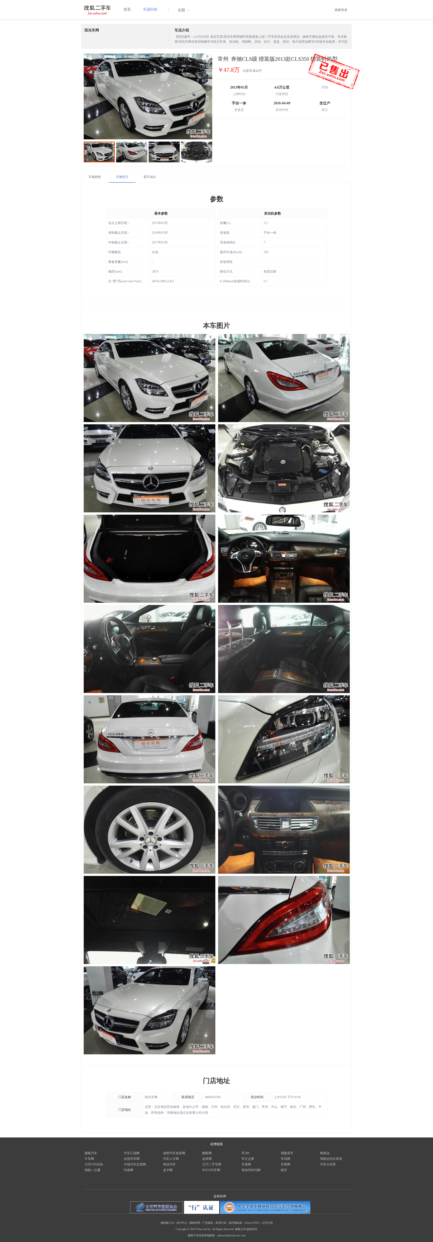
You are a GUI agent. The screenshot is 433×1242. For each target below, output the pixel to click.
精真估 (324, 1153)
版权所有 (251, 1229)
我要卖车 (287, 1153)
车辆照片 (122, 177)
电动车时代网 (251, 1170)
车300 (245, 1153)
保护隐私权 (235, 1222)
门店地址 (216, 1080)
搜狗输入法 (167, 1222)
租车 (284, 1170)
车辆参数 (94, 177)
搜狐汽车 (91, 1153)
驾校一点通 (92, 1170)
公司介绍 (267, 1222)
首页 (127, 9)
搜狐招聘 (194, 1222)
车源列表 (150, 9)
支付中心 (181, 1222)
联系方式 (221, 1222)
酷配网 (207, 1153)
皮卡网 (168, 1170)
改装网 (207, 1158)
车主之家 (248, 1158)
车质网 (246, 1164)
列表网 (128, 1170)
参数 (216, 199)
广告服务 (208, 1222)
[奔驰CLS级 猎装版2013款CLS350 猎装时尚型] (148, 96)
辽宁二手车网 (211, 1164)
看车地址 (149, 177)
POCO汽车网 (211, 1170)
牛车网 (89, 1158)
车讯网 (285, 1158)
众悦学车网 (132, 1158)
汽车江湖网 (132, 1153)
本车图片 (216, 325)
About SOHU (252, 1222)
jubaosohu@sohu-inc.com (231, 1235)
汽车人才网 (171, 1158)
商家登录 (341, 10)
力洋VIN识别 (94, 1164)
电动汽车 (169, 1164)
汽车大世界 (328, 1164)
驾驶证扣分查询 (331, 1158)
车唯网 (285, 1164)
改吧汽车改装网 (174, 1153)
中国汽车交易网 (135, 1164)
